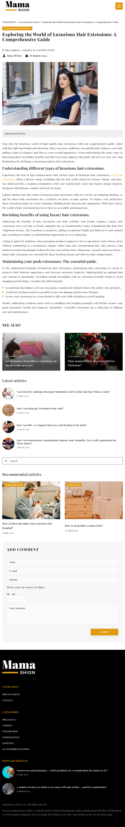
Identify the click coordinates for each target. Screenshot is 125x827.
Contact (7, 700)
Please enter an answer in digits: (26, 587)
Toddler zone (11, 737)
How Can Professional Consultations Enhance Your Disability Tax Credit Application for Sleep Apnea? (66, 442)
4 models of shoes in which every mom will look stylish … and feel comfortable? (62, 787)
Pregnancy (9, 719)
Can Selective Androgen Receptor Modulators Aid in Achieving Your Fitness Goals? (63, 391)
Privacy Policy (100, 814)
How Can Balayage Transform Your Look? (40, 408)
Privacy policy (11, 694)
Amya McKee (14, 55)
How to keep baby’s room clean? (84, 525)
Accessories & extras (17, 28)
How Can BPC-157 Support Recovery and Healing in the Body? (52, 425)
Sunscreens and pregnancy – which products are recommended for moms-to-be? (62, 770)
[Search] (6, 461)
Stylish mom (10, 731)
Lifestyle (8, 743)
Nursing (7, 725)
